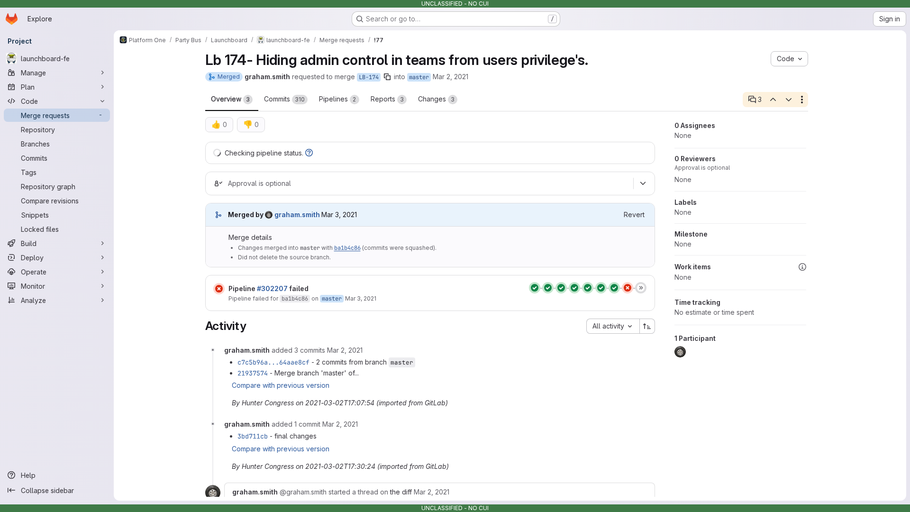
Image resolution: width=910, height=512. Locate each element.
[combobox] (612, 326)
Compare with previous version (280, 385)
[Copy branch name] (387, 76)
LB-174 (369, 77)
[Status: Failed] (219, 288)
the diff (401, 492)
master (419, 77)
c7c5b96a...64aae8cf (273, 362)
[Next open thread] (788, 99)
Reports (387, 99)
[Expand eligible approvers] (643, 183)
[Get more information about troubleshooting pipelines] (309, 153)
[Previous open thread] (773, 99)
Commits (284, 99)
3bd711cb (252, 436)
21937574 (252, 373)
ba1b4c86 (347, 248)
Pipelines (337, 99)
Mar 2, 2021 (450, 77)
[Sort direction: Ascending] (647, 326)
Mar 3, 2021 (360, 298)
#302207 (272, 288)
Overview (230, 99)
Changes (436, 99)
